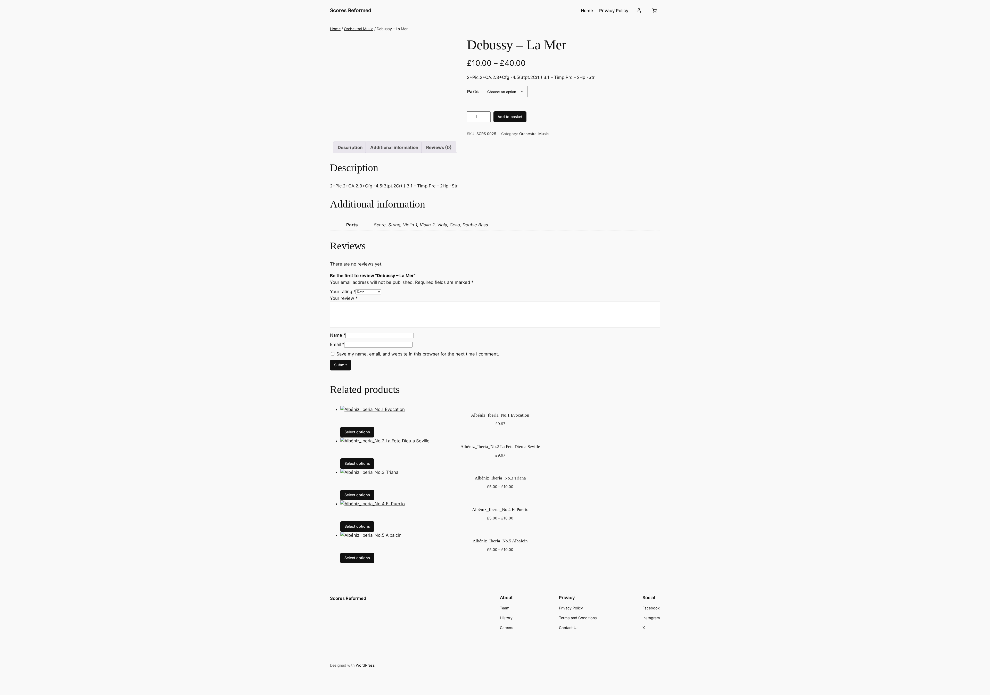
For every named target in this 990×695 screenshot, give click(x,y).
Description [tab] (350, 147)
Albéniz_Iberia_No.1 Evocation (500, 415)
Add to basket (510, 116)
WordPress (365, 665)
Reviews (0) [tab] (439, 147)
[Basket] (654, 10)
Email (337, 344)
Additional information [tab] (394, 147)
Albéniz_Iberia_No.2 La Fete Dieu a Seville (500, 446)
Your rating (343, 291)
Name (337, 335)
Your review (344, 298)
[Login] (638, 10)
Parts (472, 91)
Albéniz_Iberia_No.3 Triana (500, 478)
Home (335, 29)
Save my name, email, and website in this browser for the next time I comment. (417, 354)
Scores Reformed (350, 10)
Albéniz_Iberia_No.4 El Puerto (500, 509)
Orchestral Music (358, 29)
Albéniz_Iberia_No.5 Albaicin (500, 541)
